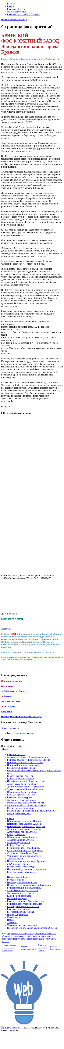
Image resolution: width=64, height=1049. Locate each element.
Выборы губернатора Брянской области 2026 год (32, 928)
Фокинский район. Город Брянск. (24, 856)
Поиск (4, 746)
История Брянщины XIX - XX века (25, 762)
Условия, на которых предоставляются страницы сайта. (9, 948)
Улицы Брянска (15, 858)
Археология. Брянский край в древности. (28, 757)
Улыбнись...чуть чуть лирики (22, 925)
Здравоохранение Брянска (20, 840)
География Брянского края (20, 912)
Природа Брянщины (17, 914)
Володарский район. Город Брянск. (25, 850)
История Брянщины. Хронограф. (24, 765)
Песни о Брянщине (16, 898)
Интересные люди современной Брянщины (29, 885)
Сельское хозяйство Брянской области (26, 805)
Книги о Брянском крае (19, 895)
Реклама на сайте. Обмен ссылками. (43, 948)
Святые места (14, 917)
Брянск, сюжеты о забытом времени (25, 901)
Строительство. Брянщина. (21, 808)
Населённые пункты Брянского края (25, 781)
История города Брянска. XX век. (24, 824)
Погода (11, 920)
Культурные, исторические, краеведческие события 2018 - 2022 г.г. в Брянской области (32, 658)
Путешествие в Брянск (18, 877)
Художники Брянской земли (21, 800)
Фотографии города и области (22, 890)
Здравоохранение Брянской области (25, 789)
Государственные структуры (21, 866)
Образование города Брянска (22, 837)
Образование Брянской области (23, 792)
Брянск (10, 6)
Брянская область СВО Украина (23, 14)
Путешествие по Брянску (14, 19)
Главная (11, 3)
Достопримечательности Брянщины (25, 786)
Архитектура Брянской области (23, 784)
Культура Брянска (16, 834)
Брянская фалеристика (18, 909)
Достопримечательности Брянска (24, 829)
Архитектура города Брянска (22, 832)
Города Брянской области (20, 776)
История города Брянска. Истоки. (24, 821)
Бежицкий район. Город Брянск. (23, 848)
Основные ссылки (16, 11)
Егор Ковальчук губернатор (21, 872)
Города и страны (15, 879)
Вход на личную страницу (20, 733)
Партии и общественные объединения (26, 869)
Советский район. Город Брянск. (23, 853)
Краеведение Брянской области (23, 906)
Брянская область (16, 9)
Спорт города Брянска (18, 842)
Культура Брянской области (21, 794)
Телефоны (12, 922)
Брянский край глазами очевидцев (24, 904)
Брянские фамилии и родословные (24, 887)
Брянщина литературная (19, 797)
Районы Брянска (15, 845)
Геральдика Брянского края (21, 768)
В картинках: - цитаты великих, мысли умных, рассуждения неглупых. (31, 812)
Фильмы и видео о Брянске (21, 893)
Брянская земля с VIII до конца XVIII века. (28, 760)
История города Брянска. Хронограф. (26, 826)
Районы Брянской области (20, 778)
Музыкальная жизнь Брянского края (25, 802)
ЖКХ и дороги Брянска (19, 864)
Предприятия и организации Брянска (26, 861)
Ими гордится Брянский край (22, 882)
